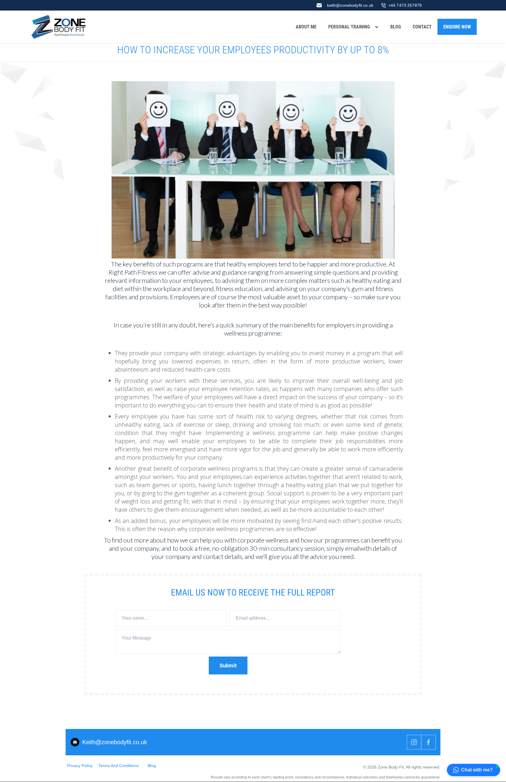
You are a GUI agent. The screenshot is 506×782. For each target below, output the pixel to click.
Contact (422, 27)
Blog (395, 27)
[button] (353, 27)
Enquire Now (457, 27)
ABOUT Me (306, 27)
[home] (59, 27)
